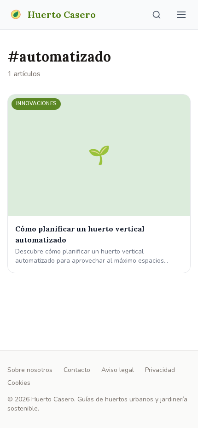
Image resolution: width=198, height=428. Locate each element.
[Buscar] (156, 14)
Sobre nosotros (29, 370)
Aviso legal (117, 370)
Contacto (77, 370)
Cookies (18, 382)
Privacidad (160, 370)
